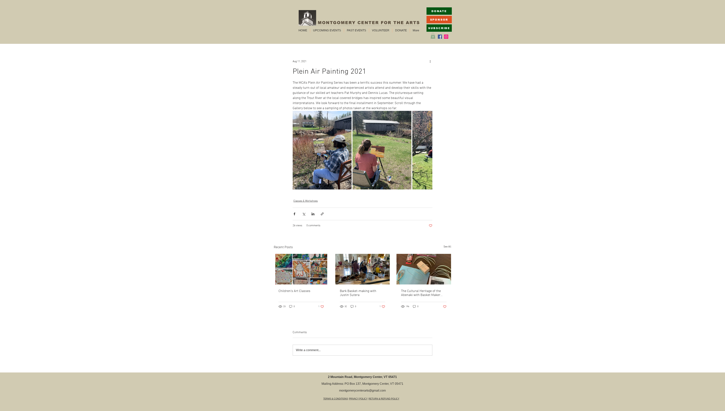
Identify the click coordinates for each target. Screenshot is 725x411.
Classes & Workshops (305, 201)
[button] (327, 30)
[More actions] (430, 61)
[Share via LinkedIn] (313, 214)
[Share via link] (322, 214)
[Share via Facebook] (294, 214)
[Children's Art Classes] (301, 269)
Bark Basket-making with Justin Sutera (358, 293)
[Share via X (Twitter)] (303, 214)
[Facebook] (440, 37)
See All (447, 246)
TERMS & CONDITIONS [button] (335, 398)
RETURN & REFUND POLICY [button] (384, 398)
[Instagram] (446, 37)
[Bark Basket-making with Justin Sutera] (362, 269)
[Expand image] (322, 150)
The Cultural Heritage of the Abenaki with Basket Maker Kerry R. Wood (421, 293)
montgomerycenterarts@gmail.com (362, 390)
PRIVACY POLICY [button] (358, 398)
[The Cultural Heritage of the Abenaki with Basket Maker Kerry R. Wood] (423, 269)
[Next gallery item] (428, 150)
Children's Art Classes (294, 291)
